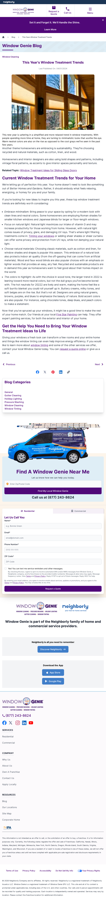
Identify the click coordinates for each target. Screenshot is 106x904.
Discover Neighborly (51, 649)
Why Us (6, 759)
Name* (7, 520)
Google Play (55, 681)
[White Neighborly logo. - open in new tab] (9, 2)
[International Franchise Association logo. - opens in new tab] (7, 828)
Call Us (67, 12)
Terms (28, 576)
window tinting (39, 345)
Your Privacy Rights (91, 870)
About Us (7, 765)
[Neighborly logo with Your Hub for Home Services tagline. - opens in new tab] (76, 607)
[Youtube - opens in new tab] (31, 723)
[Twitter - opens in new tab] (11, 723)
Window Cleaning (10, 57)
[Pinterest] (53, 372)
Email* (7, 532)
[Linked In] (60, 372)
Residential (29, 511)
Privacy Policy (40, 576)
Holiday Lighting (13, 398)
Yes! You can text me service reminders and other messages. (35, 568)
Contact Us (8, 778)
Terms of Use (12, 870)
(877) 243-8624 (61, 497)
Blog (4, 801)
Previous (10, 364)
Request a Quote (54, 12)
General (9, 392)
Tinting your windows (41, 236)
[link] (68, 372)
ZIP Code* (9, 556)
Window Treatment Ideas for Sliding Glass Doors (48, 170)
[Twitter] (45, 372)
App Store (55, 672)
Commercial (80, 511)
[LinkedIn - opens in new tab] (24, 723)
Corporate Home (11, 819)
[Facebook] (37, 372)
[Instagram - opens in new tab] (17, 723)
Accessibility (45, 870)
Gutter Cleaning (13, 395)
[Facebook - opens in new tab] (4, 723)
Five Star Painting (66, 314)
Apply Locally (9, 784)
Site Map (6, 813)
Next (97, 364)
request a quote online (73, 349)
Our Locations (9, 807)
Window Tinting (13, 408)
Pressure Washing (14, 402)
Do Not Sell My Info (64, 870)
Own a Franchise (11, 771)
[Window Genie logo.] (37, 608)
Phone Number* (11, 544)
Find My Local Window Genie (53, 491)
